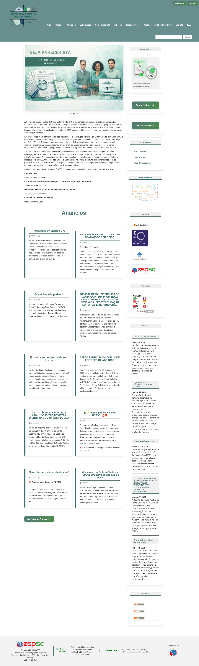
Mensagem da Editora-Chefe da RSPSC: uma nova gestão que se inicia (100, 474)
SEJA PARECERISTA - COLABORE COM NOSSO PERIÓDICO (100, 236)
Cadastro (179, 3)
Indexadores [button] (132, 24)
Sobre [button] (58, 24)
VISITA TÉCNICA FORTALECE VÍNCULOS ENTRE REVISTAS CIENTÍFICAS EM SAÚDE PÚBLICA (49, 415)
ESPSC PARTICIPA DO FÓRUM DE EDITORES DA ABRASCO (100, 359)
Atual (49, 24)
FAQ (189, 24)
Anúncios (71, 24)
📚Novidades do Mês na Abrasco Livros (49, 359)
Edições (118, 24)
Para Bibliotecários (142, 163)
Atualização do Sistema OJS (49, 230)
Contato (179, 24)
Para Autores (140, 157)
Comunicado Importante (49, 294)
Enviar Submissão (145, 105)
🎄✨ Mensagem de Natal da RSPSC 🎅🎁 (99, 414)
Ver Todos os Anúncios (38, 519)
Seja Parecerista (102, 24)
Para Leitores (140, 151)
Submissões (85, 24)
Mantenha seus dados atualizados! (49, 472)
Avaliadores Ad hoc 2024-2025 (158, 24)
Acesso (192, 3)
